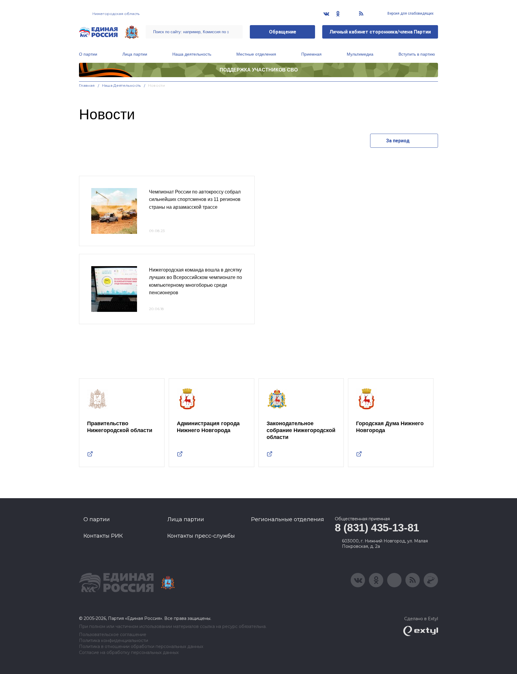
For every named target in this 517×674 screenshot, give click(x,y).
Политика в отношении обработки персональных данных (141, 646)
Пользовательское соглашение (112, 634)
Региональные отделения (287, 519)
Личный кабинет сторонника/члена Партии (380, 32)
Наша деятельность (191, 54)
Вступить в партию (417, 54)
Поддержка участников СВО (259, 69)
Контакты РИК (103, 536)
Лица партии (134, 54)
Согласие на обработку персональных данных (129, 652)
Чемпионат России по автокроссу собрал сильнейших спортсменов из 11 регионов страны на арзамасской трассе (195, 199)
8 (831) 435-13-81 (377, 527)
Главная (87, 85)
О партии (88, 54)
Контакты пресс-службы (201, 536)
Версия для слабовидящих (410, 13)
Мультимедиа (360, 54)
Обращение (282, 32)
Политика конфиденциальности (113, 640)
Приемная (311, 54)
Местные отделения (256, 54)
